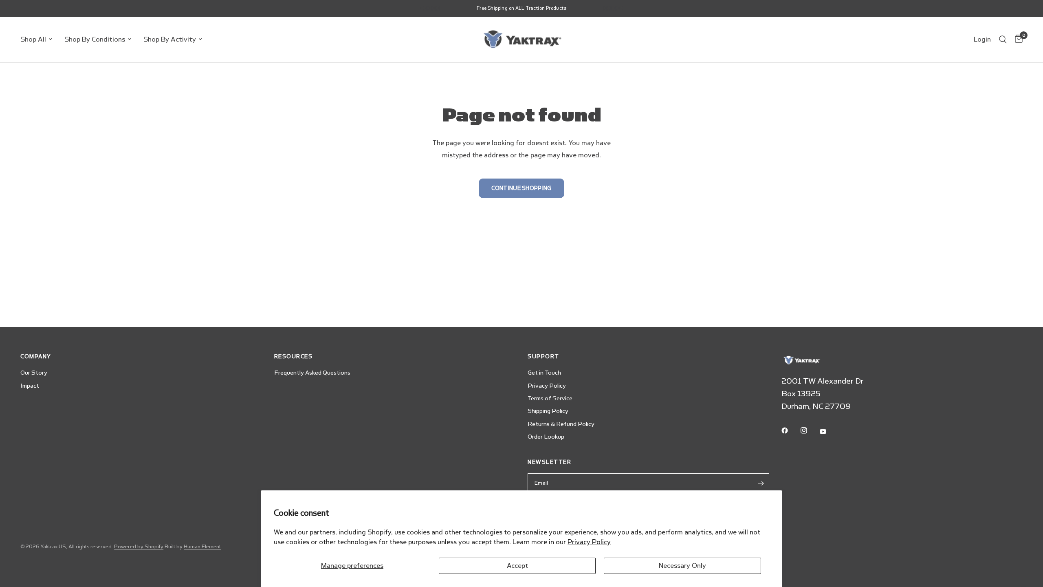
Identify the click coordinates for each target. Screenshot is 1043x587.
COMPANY (35, 356)
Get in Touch (544, 372)
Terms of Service (550, 398)
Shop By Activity (169, 39)
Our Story (33, 372)
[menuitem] (39, 39)
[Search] (1003, 39)
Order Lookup (546, 436)
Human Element (202, 546)
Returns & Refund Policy (561, 424)
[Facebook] (790, 430)
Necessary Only (682, 565)
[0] (1017, 39)
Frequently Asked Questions (312, 372)
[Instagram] (810, 430)
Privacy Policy (589, 542)
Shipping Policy (548, 411)
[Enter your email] (761, 483)
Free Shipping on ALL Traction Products (521, 8)
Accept (517, 565)
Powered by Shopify (138, 546)
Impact (29, 385)
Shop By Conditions (94, 39)
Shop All (33, 39)
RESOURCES (293, 356)
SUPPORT (543, 356)
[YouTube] (829, 432)
